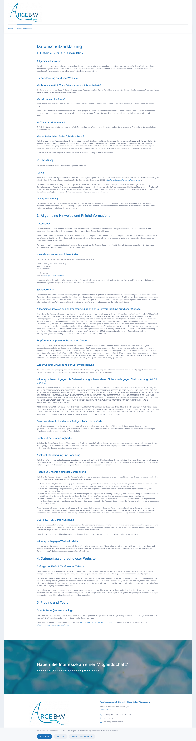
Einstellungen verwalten (82, 736)
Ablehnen (60, 736)
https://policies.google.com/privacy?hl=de (53, 625)
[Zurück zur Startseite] (25, 12)
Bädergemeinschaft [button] (24, 29)
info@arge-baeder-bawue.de (53, 276)
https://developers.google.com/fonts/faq (96, 622)
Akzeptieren (44, 736)
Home (10, 29)
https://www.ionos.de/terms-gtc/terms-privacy (123, 180)
